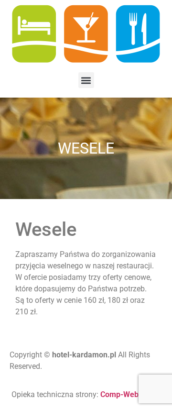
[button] (86, 80)
